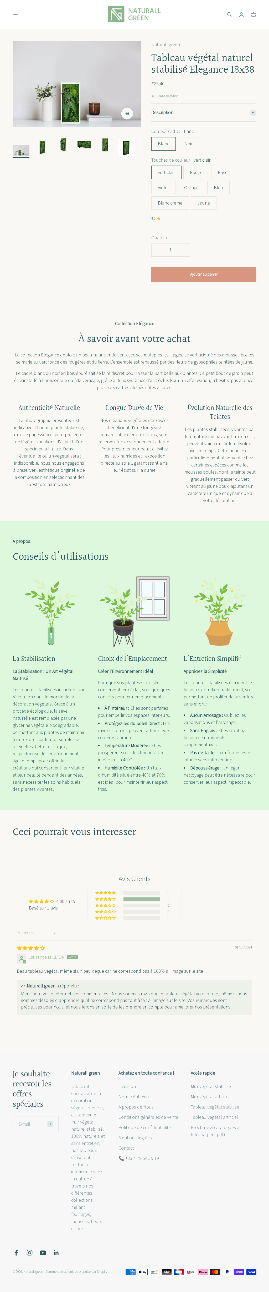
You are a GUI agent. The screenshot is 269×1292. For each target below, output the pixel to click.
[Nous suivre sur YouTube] (42, 1252)
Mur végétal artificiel (210, 1097)
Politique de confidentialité (144, 1127)
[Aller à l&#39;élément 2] (42, 148)
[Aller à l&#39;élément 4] (84, 145)
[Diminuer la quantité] (159, 250)
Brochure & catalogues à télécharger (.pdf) (215, 1131)
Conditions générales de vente (148, 1117)
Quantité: (160, 238)
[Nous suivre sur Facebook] (16, 1252)
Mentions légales (135, 1138)
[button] (105, 899)
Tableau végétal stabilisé (215, 1107)
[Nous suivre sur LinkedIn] (56, 1252)
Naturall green (165, 45)
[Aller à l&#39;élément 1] (21, 151)
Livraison (127, 1086)
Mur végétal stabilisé (211, 1086)
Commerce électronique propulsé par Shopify (76, 1271)
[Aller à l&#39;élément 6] (126, 148)
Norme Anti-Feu (133, 1097)
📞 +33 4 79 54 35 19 (138, 1158)
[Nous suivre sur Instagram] (29, 1252)
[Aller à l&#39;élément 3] (63, 145)
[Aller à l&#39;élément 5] (105, 145)
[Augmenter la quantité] (182, 250)
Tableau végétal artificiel (214, 1117)
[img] (31, 948)
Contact (126, 1148)
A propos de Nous (136, 1107)
